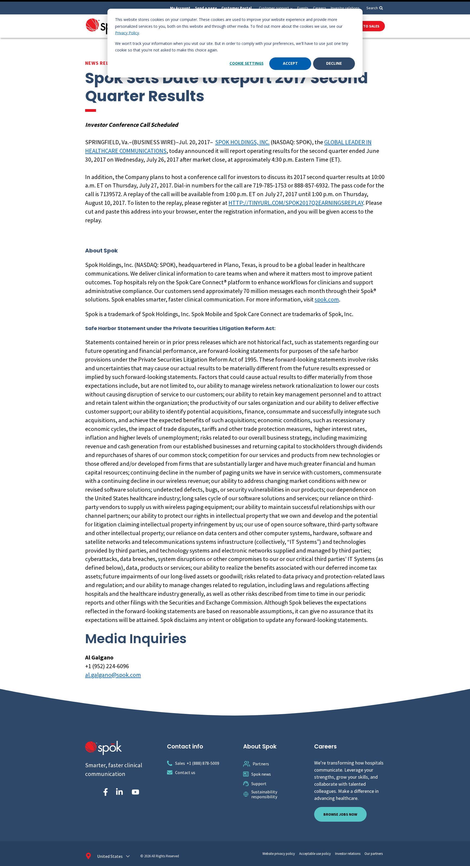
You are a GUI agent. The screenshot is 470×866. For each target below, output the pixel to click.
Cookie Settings (247, 63)
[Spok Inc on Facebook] (104, 792)
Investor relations (345, 7)
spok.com (327, 299)
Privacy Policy (127, 32)
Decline (334, 63)
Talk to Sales (366, 26)
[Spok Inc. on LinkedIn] (119, 792)
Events (302, 7)
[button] (291, 8)
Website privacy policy (278, 853)
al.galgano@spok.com (113, 675)
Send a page (206, 7)
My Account (180, 7)
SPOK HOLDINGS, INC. (242, 142)
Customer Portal (236, 7)
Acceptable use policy (315, 853)
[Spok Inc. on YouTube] (135, 792)
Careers (319, 7)
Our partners (373, 853)
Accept (290, 63)
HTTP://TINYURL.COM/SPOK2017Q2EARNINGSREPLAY (295, 203)
